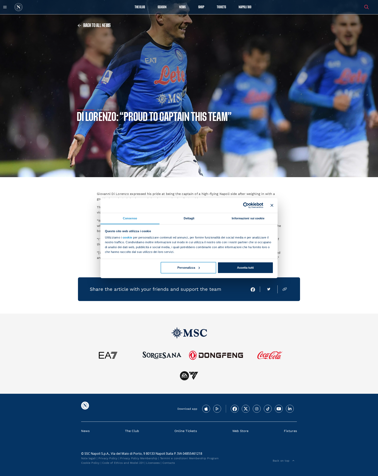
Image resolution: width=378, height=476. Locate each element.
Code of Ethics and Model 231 (123, 462)
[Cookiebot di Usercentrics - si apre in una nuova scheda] (246, 205)
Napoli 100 (245, 7)
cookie (127, 237)
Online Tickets (185, 431)
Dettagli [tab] (189, 218)
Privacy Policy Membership (138, 458)
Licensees (153, 462)
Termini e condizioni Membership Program (189, 458)
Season (162, 7)
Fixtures (290, 431)
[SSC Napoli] (18, 7)
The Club (132, 431)
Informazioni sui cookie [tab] (248, 218)
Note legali (88, 458)
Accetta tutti (245, 267)
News (85, 431)
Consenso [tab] (130, 218)
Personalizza (186, 267)
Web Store (240, 431)
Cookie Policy (90, 462)
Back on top (281, 460)
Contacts (168, 462)
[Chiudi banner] (272, 205)
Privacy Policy (108, 458)
